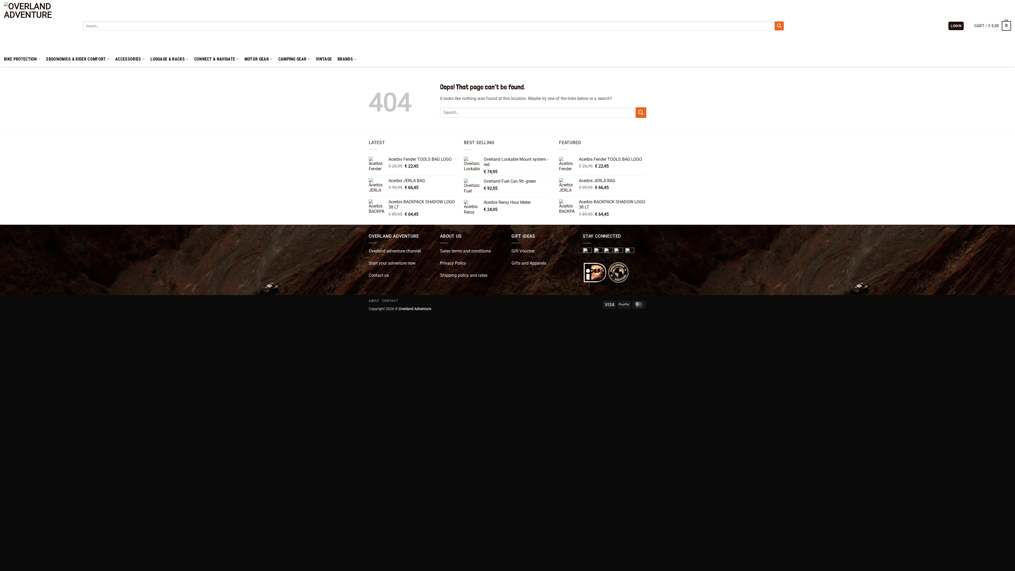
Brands (345, 59)
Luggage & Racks (167, 59)
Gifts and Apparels (528, 263)
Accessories (128, 59)
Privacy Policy (453, 263)
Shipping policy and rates (463, 275)
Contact (390, 301)
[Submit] (779, 25)
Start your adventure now (392, 263)
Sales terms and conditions (465, 251)
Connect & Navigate (214, 59)
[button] (956, 26)
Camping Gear (292, 59)
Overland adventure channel (395, 251)
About (374, 301)
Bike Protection (20, 59)
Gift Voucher (523, 251)
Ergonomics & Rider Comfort (76, 59)
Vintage (324, 59)
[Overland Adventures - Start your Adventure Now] (39, 26)
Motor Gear (256, 59)
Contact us (379, 275)
